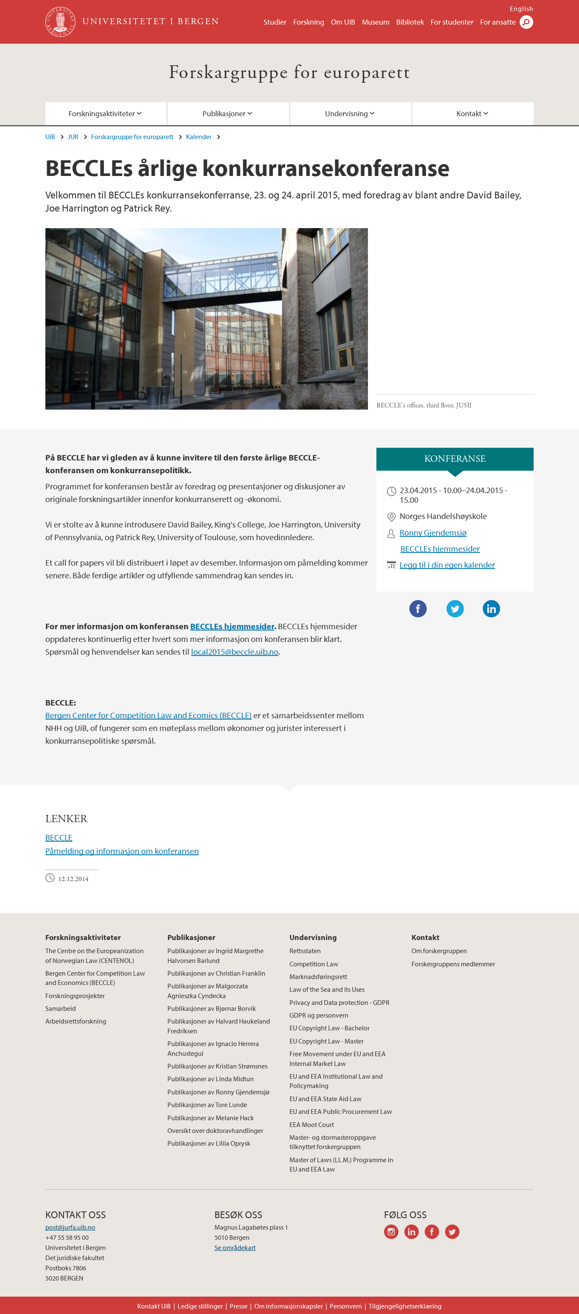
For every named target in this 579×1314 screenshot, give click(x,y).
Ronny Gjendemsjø (433, 532)
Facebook (418, 609)
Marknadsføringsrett (318, 976)
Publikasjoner (224, 113)
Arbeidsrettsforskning (75, 1021)
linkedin (414, 1233)
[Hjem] (61, 22)
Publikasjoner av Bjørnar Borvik (211, 1008)
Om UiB (343, 22)
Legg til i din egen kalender (447, 564)
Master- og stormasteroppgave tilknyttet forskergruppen (333, 1142)
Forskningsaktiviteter (102, 113)
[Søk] (526, 22)
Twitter (455, 609)
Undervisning (346, 113)
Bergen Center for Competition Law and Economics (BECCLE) (95, 978)
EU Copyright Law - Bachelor (330, 1028)
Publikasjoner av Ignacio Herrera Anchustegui (213, 1048)
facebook (435, 1233)
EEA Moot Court (312, 1124)
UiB (50, 136)
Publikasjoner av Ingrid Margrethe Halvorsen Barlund (215, 955)
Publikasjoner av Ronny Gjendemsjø (218, 1092)
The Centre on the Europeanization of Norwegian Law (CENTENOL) (94, 955)
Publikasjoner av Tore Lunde (207, 1104)
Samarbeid (60, 1008)
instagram (394, 1233)
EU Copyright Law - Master (327, 1041)
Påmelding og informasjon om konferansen (122, 850)
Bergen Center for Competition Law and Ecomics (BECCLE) (148, 715)
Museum (376, 22)
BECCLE (58, 837)
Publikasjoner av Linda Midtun (210, 1078)
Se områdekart (235, 1247)
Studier (275, 22)
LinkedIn (492, 609)
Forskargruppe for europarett (289, 73)
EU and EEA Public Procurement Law (341, 1111)
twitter (455, 1233)
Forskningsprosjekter (75, 995)
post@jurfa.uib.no (70, 1227)
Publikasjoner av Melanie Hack (210, 1117)
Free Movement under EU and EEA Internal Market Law (338, 1058)
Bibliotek (410, 22)
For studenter (452, 22)
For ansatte (498, 22)
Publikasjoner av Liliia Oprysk (209, 1143)
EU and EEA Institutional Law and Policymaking (336, 1081)
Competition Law (314, 964)
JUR (73, 136)
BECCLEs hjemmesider (440, 548)
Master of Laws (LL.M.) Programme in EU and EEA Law (341, 1164)
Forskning (308, 22)
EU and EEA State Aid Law (326, 1098)
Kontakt (469, 113)
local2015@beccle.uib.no (234, 651)
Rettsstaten (305, 950)
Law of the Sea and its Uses (327, 989)
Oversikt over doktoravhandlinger (215, 1130)
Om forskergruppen (439, 950)
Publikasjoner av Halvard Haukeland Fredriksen (218, 1026)
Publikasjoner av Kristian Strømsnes (217, 1066)
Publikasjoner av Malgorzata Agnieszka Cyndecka (207, 990)
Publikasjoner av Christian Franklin (216, 973)
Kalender (199, 136)
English (522, 8)
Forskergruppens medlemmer (453, 964)
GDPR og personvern (319, 1015)
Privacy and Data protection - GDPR (340, 1002)
